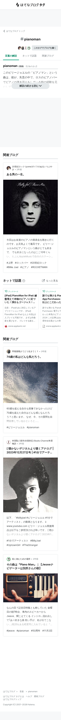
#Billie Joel (12, 267)
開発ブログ (39, 696)
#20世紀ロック (38, 262)
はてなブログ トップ (15, 31)
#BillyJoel (35, 540)
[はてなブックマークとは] (23, 280)
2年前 (19, 169)
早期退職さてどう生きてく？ (25, 351)
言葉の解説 (11, 55)
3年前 (43, 351)
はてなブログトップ (12, 699)
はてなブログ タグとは (13, 696)
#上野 (10, 262)
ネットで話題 (29, 55)
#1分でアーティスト (17, 540)
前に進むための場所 (21, 559)
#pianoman (33, 427)
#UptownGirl (13, 545)
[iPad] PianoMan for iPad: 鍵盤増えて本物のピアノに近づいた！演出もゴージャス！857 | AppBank (21, 299)
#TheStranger (30, 545)
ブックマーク (11, 291)
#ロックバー (21, 262)
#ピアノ (24, 267)
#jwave (11, 630)
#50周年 (35, 630)
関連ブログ (48, 55)
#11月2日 (47, 630)
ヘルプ (29, 696)
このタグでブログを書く (45, 48)
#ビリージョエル (16, 427)
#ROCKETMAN (39, 267)
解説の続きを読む (28, 85)
